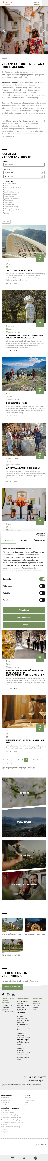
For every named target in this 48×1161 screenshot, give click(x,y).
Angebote (4, 1129)
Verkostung (8, 190)
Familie (7, 213)
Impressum (35, 1084)
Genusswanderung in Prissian (23, 468)
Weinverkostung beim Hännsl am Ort (25, 741)
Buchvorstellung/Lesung (12, 192)
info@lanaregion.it (37, 1080)
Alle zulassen (24, 610)
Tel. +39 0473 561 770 (34, 1077)
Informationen (6, 1095)
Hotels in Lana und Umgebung (9, 1115)
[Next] (43, 30)
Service (27, 1095)
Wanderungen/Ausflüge (11, 206)
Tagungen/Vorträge (10, 183)
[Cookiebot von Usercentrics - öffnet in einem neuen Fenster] (35, 534)
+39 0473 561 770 (9, 1011)
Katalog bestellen (30, 1100)
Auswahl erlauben (24, 617)
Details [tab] (24, 540)
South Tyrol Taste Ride (19, 270)
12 (41, 760)
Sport (6, 186)
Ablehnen (24, 625)
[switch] (42, 586)
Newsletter (28, 1097)
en (42, 1144)
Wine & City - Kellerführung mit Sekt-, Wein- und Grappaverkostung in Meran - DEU (25, 672)
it (38, 1144)
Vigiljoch (36, 1007)
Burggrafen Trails (16, 403)
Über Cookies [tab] (39, 540)
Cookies (24, 1084)
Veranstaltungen (5, 1097)
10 (34, 760)
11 (37, 760)
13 (3, 764)
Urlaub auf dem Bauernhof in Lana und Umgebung (12, 1123)
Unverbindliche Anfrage (7, 1112)
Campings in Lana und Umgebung (10, 1127)
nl (45, 1144)
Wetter (27, 1102)
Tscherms (36, 1005)
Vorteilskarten (5, 1105)
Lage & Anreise (5, 1100)
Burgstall (36, 1001)
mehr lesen (13, 283)
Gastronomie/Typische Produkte (14, 188)
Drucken (6, 221)
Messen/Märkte (9, 196)
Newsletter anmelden (12, 987)
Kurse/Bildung (9, 200)
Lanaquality (4, 1132)
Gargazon (36, 1003)
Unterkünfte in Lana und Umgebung (10, 1109)
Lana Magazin (5, 1102)
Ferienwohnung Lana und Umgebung (11, 1117)
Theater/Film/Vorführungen (12, 198)
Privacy (29, 1084)
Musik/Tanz (8, 202)
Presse (27, 1105)
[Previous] (4, 30)
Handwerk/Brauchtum (11, 194)
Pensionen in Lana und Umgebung (10, 1120)
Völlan (35, 1009)
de (35, 1144)
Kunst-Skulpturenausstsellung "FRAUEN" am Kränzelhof (24, 336)
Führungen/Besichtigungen (12, 209)
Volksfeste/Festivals (10, 204)
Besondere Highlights (10, 82)
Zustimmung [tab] (9, 540)
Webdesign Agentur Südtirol (4, 1144)
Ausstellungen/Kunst (11, 211)
